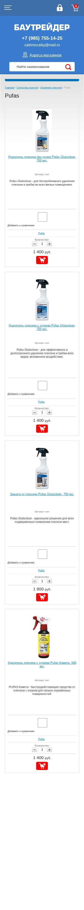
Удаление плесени (51, 87)
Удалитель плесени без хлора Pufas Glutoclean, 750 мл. (42, 158)
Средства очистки (27, 87)
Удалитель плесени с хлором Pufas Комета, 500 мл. (42, 664)
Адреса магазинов (46, 55)
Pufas (41, 233)
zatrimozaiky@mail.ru (42, 45)
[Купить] (42, 260)
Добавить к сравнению (20, 225)
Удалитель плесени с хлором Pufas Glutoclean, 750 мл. (42, 327)
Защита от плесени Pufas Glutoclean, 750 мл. (42, 494)
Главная (9, 87)
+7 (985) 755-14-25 (42, 38)
